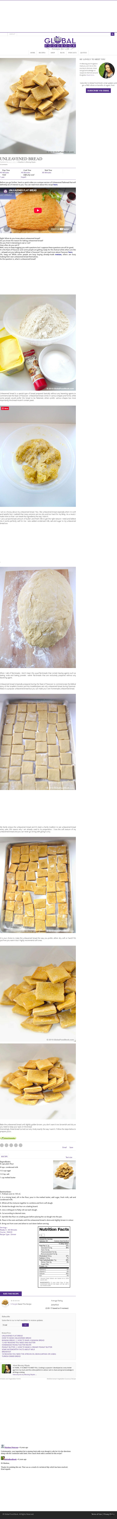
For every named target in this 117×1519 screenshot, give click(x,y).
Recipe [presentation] (4, 1156)
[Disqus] (38, 1410)
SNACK (9, 1232)
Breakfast (21, 162)
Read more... (91, 75)
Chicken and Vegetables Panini (10, 1379)
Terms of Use (97, 1514)
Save (71, 1147)
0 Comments (3, 164)
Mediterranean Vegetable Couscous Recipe (61, 1379)
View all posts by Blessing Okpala (25, 1374)
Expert (23, 177)
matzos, (58, 254)
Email (64, 1147)
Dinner (13, 1234)
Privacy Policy (109, 1514)
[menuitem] (33, 52)
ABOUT (12, 34)
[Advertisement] (58, 16)
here (55, 185)
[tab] (4, 1157)
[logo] (60, 49)
